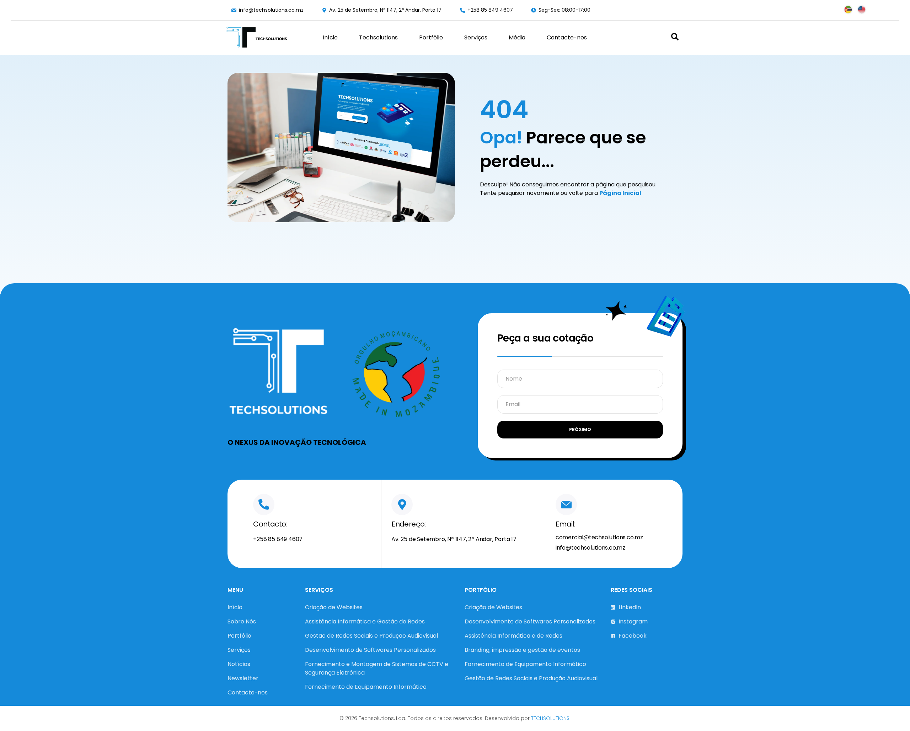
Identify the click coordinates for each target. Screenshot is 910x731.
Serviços (475, 37)
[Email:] (566, 504)
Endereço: (408, 524)
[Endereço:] (402, 504)
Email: (565, 524)
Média (517, 37)
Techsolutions (378, 37)
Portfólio (431, 37)
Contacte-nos (567, 37)
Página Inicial (620, 193)
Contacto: (270, 524)
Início (330, 37)
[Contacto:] (263, 504)
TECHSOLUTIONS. (551, 718)
